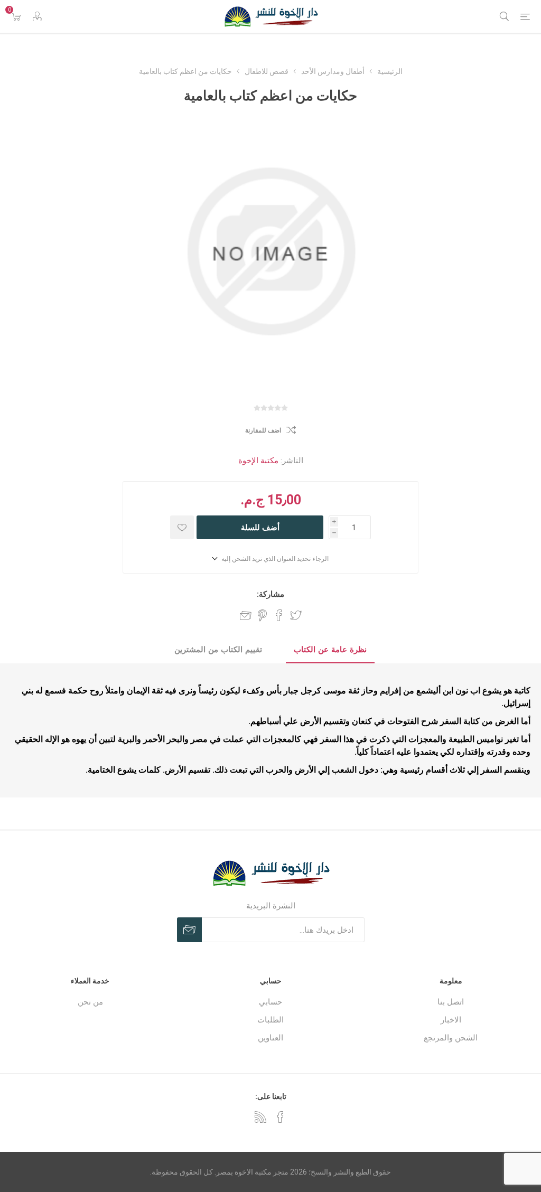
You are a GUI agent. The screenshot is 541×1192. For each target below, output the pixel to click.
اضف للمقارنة (263, 430)
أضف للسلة (260, 527)
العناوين (270, 1038)
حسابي (270, 1002)
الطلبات (270, 1020)
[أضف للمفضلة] (182, 527)
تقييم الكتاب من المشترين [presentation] (218, 649)
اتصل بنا (450, 1002)
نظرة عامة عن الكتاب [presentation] (330, 649)
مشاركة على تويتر (296, 615)
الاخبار (451, 1020)
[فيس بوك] (280, 1117)
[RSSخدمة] (260, 1117)
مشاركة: (270, 594)
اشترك (189, 929)
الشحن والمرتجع (451, 1038)
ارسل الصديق (245, 615)
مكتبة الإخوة (258, 460)
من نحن (90, 1002)
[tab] (330, 650)
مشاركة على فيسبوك (279, 615)
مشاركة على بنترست (262, 615)
